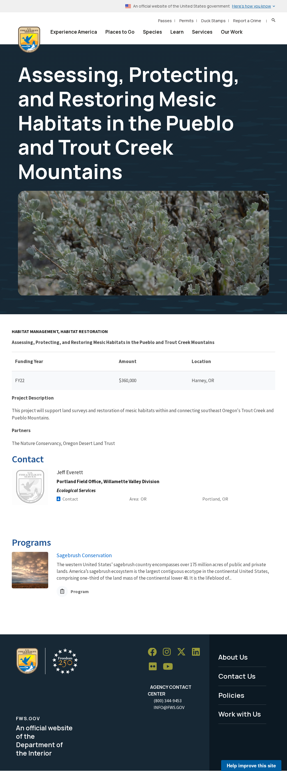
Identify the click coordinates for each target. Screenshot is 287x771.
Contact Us (237, 676)
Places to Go (120, 32)
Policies (231, 695)
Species (152, 32)
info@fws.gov (169, 707)
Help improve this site (251, 765)
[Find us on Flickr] (155, 666)
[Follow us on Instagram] (169, 652)
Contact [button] (70, 499)
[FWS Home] (29, 39)
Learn (177, 32)
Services (202, 32)
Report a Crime (247, 20)
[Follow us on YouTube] (170, 666)
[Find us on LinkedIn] (198, 652)
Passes (165, 20)
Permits (186, 20)
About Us (233, 657)
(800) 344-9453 (168, 700)
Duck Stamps (213, 20)
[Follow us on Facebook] (154, 652)
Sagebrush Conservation (84, 555)
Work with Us (239, 714)
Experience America (73, 32)
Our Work (231, 32)
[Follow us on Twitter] (183, 652)
